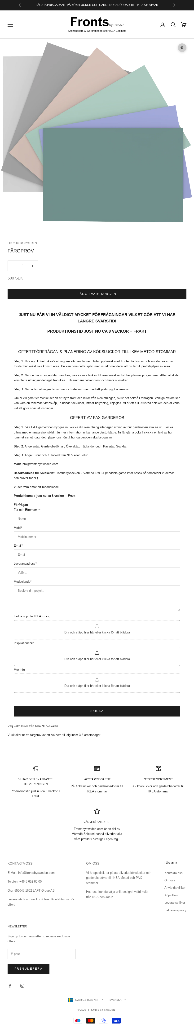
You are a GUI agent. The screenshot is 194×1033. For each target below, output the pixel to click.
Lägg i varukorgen (97, 294)
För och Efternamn (27, 510)
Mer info (19, 669)
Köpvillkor (171, 895)
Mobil (18, 528)
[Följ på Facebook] (10, 985)
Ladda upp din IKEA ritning (32, 616)
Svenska (115, 999)
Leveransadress (25, 563)
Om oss (169, 880)
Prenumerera (28, 968)
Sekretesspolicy (175, 910)
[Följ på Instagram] (22, 985)
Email (18, 545)
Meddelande (22, 581)
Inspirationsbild (24, 643)
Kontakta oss (173, 873)
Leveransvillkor (174, 902)
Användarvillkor (174, 887)
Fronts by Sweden (22, 243)
